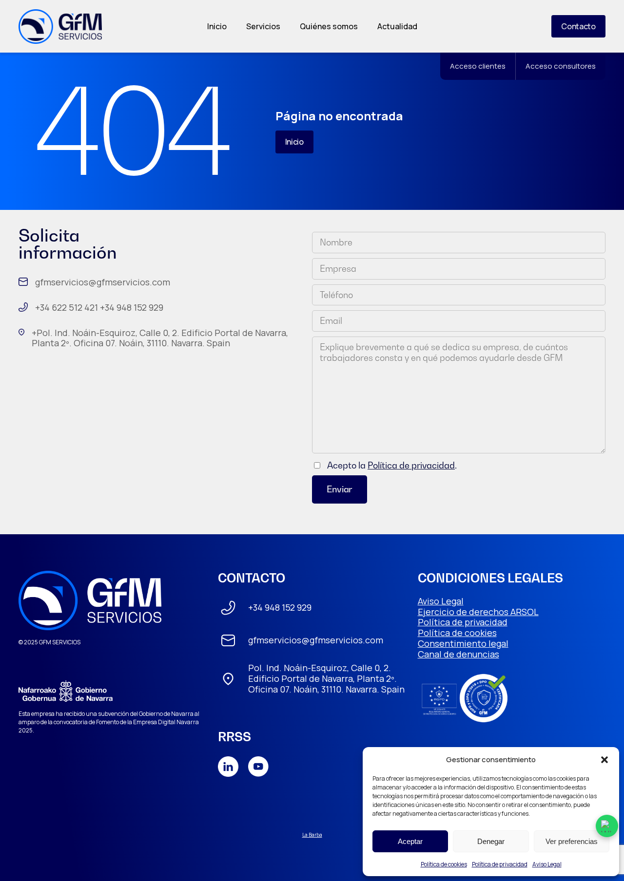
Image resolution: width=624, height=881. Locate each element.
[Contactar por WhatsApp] (607, 826)
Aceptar (410, 841)
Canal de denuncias (458, 654)
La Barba (312, 834)
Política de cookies (444, 864)
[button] (604, 760)
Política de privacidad (499, 864)
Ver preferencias (572, 841)
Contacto (578, 26)
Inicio (217, 26)
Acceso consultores (561, 66)
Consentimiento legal (463, 643)
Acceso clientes (478, 66)
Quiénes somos (329, 26)
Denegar (491, 841)
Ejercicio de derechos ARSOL (478, 612)
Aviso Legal (547, 864)
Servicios (263, 26)
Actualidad (397, 26)
